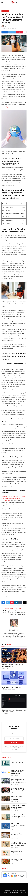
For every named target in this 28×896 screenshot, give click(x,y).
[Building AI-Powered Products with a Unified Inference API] (14, 678)
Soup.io (3, 7)
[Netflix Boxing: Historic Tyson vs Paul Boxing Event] (5, 790)
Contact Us (7, 890)
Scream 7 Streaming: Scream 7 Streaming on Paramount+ (17, 798)
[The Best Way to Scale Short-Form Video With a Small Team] (14, 701)
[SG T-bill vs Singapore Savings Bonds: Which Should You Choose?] (5, 835)
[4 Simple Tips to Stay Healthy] (5, 853)
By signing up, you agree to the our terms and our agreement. (14, 747)
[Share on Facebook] (5, 32)
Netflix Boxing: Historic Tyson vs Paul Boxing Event (18, 789)
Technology (12, 7)
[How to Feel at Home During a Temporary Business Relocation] (5, 807)
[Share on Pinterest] (19, 32)
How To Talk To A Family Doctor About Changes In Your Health (18, 762)
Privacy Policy (17, 747)
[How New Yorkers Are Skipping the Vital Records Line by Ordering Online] (5, 844)
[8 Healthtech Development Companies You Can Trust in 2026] (5, 826)
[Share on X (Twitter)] (12, 32)
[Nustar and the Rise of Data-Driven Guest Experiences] (14, 655)
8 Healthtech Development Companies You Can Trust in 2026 (18, 825)
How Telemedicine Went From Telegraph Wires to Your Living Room (17, 816)
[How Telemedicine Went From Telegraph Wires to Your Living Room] (5, 817)
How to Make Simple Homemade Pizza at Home (18, 860)
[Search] (26, 2)
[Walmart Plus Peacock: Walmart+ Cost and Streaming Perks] (5, 772)
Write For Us (15, 890)
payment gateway (6, 107)
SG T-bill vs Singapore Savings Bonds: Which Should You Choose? (17, 834)
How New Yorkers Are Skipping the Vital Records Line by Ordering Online (18, 843)
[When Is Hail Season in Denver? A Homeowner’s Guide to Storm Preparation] (5, 781)
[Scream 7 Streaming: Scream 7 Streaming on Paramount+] (5, 798)
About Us (6, 892)
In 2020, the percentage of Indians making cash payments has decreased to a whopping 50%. (13, 498)
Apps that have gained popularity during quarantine (20, 612)
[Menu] (2, 2)
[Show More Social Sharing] (25, 32)
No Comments (6, 28)
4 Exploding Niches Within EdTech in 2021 (7, 612)
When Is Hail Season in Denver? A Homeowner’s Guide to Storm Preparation (18, 781)
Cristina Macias (9, 26)
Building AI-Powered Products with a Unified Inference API (12, 688)
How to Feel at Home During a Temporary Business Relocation (18, 807)
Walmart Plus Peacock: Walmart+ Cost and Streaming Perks (17, 771)
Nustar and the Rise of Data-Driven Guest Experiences (12, 665)
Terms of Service (14, 892)
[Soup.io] (14, 2)
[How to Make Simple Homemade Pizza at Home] (5, 861)
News (7, 7)
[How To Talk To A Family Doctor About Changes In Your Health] (5, 763)
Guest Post (22, 890)
